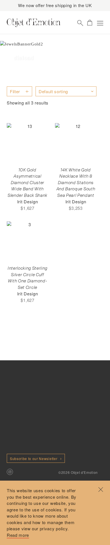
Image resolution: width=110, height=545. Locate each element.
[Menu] (100, 23)
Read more (18, 535)
